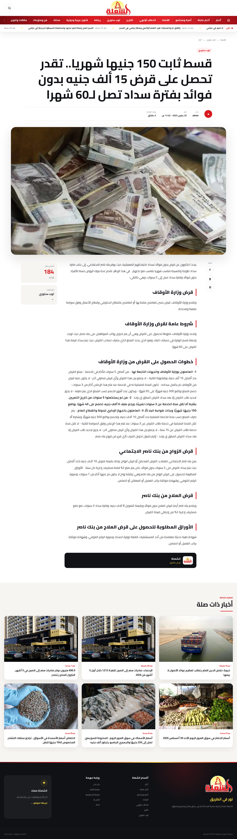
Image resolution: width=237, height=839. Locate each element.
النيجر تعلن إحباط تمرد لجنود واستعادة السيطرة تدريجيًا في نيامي (97, 28)
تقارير (129, 20)
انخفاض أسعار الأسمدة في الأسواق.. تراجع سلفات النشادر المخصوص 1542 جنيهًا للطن (41, 740)
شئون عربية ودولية (77, 20)
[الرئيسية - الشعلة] (118, 8)
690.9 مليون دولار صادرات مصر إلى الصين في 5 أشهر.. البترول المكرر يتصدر (44, 672)
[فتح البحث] (9, 8)
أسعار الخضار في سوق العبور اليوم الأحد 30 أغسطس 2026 (196, 738)
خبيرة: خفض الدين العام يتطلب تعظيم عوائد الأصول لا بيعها (198, 672)
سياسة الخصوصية (93, 795)
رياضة (97, 20)
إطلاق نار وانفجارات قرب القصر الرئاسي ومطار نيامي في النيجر (186, 28)
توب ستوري (113, 20)
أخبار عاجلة (204, 20)
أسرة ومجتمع (184, 20)
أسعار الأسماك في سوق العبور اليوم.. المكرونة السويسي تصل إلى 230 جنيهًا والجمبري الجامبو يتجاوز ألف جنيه (119, 740)
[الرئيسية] (228, 20)
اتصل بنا (97, 800)
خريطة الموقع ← (39, 803)
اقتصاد (166, 20)
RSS (98, 805)
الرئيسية (223, 40)
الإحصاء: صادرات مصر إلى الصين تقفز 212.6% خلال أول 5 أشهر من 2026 (121, 672)
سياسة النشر (95, 789)
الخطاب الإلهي (147, 20)
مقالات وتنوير (19, 20)
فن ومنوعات (40, 20)
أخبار (218, 20)
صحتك (56, 20)
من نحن (96, 784)
